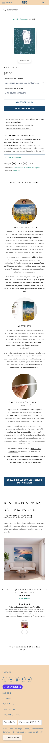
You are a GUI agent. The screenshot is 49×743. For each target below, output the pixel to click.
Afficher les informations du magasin (18, 129)
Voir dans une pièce (24, 60)
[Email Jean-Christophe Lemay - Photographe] (30, 679)
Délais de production (12, 158)
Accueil (15, 19)
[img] (24, 595)
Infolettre (9, 709)
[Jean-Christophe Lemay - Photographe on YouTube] (11, 679)
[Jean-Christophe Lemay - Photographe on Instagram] (17, 679)
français (8, 722)
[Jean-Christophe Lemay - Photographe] (24, 2)
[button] (22, 632)
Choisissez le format (14, 88)
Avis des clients (12, 715)
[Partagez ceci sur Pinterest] (25, 163)
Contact (7, 698)
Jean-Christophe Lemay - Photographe (26, 729)
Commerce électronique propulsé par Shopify (23, 732)
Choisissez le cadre (13, 78)
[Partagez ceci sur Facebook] (19, 163)
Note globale (24, 599)
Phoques (36, 167)
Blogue (7, 693)
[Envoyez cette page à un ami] (30, 163)
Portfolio (8, 704)
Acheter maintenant (24, 109)
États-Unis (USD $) (28, 722)
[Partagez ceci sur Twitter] (14, 163)
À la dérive (11, 67)
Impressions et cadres (22, 167)
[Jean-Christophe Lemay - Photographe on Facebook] (5, 679)
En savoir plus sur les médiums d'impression (24, 481)
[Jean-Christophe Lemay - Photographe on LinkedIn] (24, 679)
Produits (23, 19)
